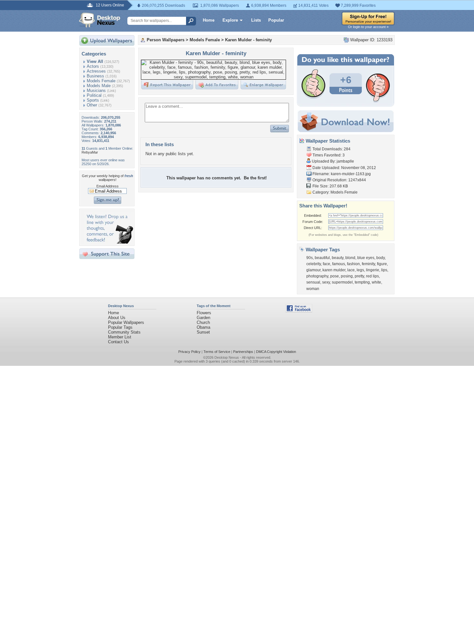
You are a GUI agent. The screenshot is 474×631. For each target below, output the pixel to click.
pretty (359, 276)
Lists (256, 20)
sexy (326, 282)
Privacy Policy (189, 352)
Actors (93, 66)
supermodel (342, 282)
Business (95, 76)
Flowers (204, 312)
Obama (203, 327)
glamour (313, 270)
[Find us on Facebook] (299, 310)
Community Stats (124, 332)
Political (94, 95)
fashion (353, 264)
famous (338, 264)
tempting (362, 282)
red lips (372, 276)
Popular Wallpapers (126, 322)
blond (350, 257)
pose (334, 276)
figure (382, 264)
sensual (313, 282)
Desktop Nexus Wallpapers (99, 20)
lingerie (372, 270)
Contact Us (118, 341)
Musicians (96, 90)
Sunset (203, 332)
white (376, 282)
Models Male (99, 85)
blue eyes (365, 257)
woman (312, 288)
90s (309, 257)
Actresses (96, 71)
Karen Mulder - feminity (248, 39)
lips (384, 270)
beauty (337, 257)
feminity (368, 264)
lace (351, 270)
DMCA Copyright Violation (276, 352)
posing (347, 276)
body (380, 257)
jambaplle (345, 161)
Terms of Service (216, 352)
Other (92, 105)
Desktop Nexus (226, 357)
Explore (230, 20)
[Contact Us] (108, 242)
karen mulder (333, 270)
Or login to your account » (368, 27)
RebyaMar (90, 152)
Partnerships (243, 352)
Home (208, 20)
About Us (116, 317)
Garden (203, 317)
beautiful (322, 257)
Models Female (101, 80)
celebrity (313, 264)
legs (360, 270)
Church (203, 322)
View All (95, 61)
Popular (276, 20)
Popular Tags (120, 327)
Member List (119, 337)
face (326, 264)
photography (317, 276)
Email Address (107, 186)
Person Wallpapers (165, 39)
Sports (93, 100)
